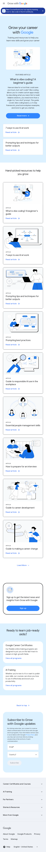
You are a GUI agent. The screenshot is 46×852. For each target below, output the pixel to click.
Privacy (37, 834)
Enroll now (42, 11)
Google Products (24, 834)
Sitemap (14, 839)
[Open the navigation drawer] (3, 3)
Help (8, 847)
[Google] (7, 828)
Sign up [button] (23, 608)
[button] (23, 784)
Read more (22, 116)
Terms (5, 839)
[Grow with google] (17, 3)
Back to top (22, 705)
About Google (9, 834)
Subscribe (14, 763)
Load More (22, 565)
